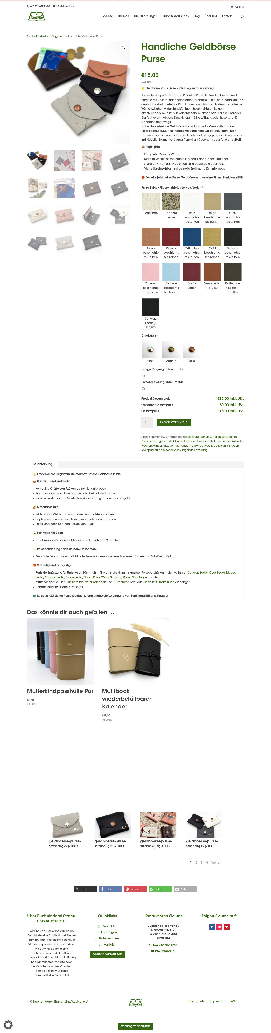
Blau (134, 577)
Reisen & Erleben (228, 446)
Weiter (215, 862)
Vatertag (202, 450)
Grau (126, 577)
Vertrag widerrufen (107, 954)
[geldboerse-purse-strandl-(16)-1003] (158, 836)
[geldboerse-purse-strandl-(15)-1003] (113, 836)
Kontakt (227, 16)
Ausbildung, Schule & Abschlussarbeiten (211, 437)
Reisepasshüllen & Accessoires (161, 450)
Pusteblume (121, 582)
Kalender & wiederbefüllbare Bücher (207, 441)
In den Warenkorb (174, 422)
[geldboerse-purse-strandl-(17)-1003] (204, 836)
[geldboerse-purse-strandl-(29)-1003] (67, 836)
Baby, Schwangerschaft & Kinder (162, 441)
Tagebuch (58, 36)
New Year (210, 446)
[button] (123, 47)
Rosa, (96, 577)
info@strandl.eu (165, 951)
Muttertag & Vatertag (189, 446)
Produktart (43, 36)
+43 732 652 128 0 (165, 945)
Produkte (107, 16)
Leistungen (109, 932)
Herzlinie (77, 582)
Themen (123, 16)
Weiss (105, 577)
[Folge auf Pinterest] (227, 927)
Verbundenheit (95, 582)
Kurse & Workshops (176, 16)
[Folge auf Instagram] (219, 927)
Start (30, 36)
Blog (197, 16)
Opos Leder (217, 573)
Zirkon (88, 577)
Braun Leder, (74, 577)
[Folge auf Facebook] (212, 927)
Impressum (217, 1001)
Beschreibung (42, 464)
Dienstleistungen (146, 16)
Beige (143, 577)
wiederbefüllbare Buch (158, 582)
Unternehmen (109, 938)
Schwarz (115, 577)
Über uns (211, 16)
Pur (68, 582)
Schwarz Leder (198, 573)
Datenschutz (195, 1001)
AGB (234, 1001)
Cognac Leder (54, 577)
